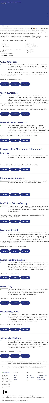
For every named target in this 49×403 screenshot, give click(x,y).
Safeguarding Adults (29, 50)
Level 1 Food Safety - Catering (7, 55)
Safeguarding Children (30, 52)
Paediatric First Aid (29, 44)
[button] (32, 28)
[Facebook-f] (3, 392)
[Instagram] (6, 392)
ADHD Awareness (5, 44)
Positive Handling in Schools (31, 46)
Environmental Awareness (7, 53)
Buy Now (15, 84)
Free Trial (5, 84)
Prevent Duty (28, 48)
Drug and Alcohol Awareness (7, 48)
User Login (25, 84)
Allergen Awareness (5, 46)
